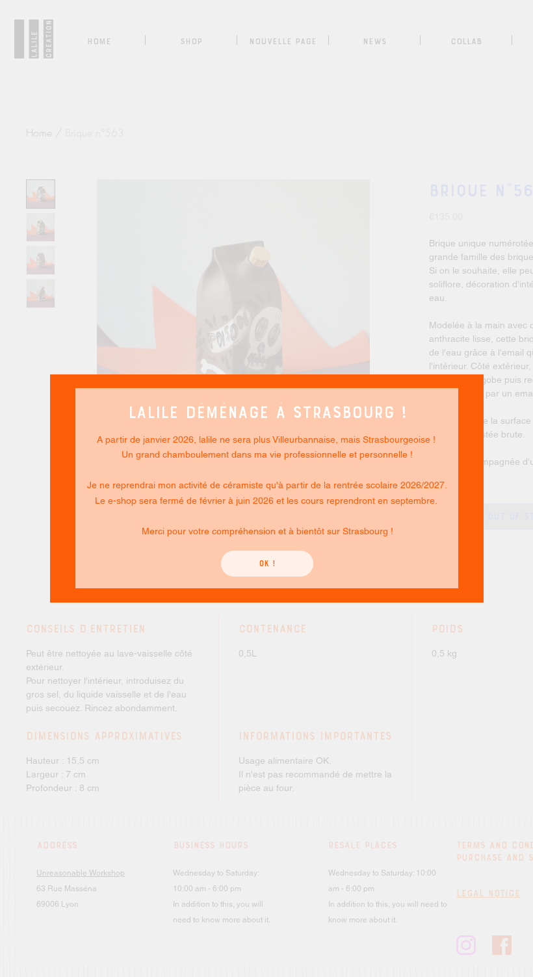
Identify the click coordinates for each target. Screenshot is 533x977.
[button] (267, 564)
